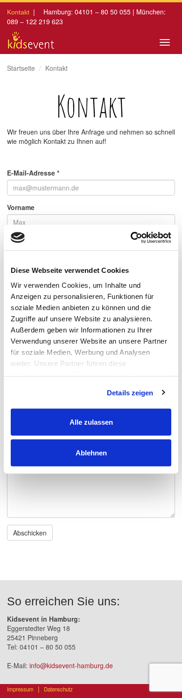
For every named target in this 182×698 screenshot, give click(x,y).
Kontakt (18, 12)
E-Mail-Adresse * (33, 172)
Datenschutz (58, 689)
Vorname (21, 207)
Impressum (20, 689)
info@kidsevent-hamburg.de (71, 665)
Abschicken (30, 532)
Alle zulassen (91, 422)
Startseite (21, 68)
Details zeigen (130, 392)
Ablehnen (91, 452)
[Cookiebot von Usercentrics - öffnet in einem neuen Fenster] (131, 237)
